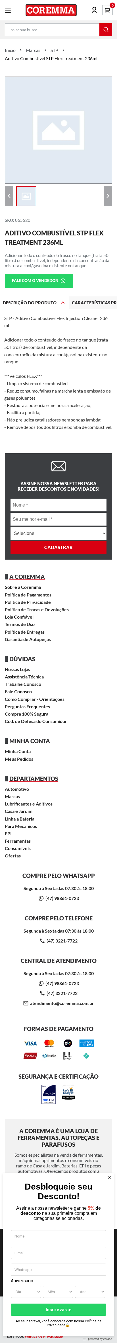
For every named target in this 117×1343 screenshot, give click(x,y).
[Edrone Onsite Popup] (58, 671)
